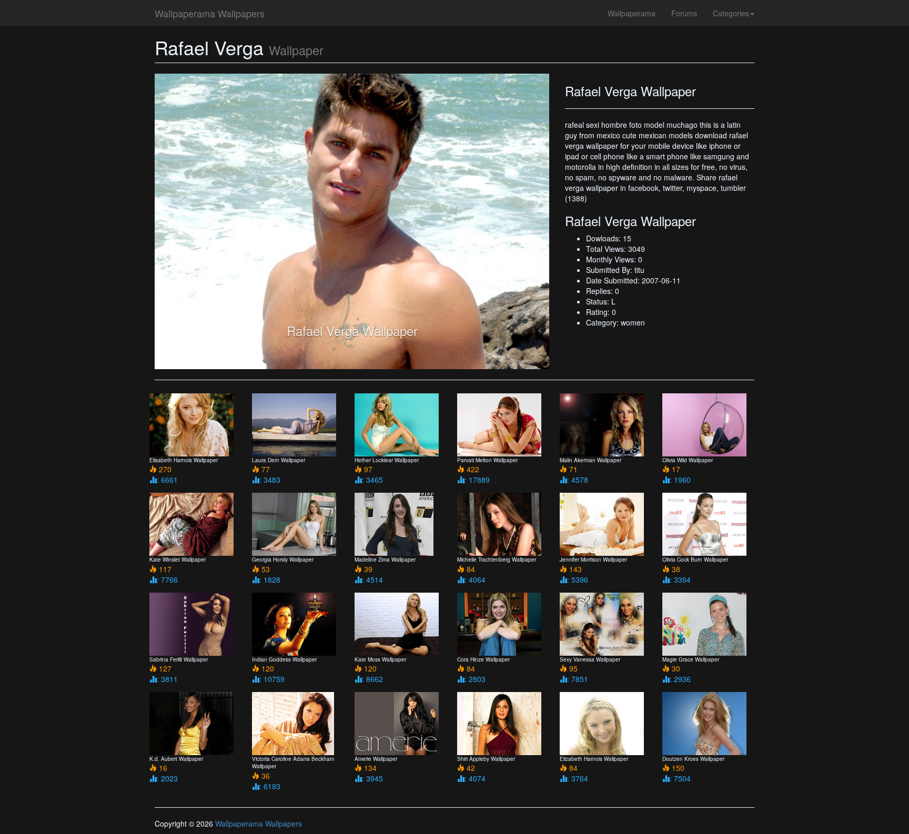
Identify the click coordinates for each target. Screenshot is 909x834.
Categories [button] (731, 13)
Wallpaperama (631, 13)
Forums (684, 13)
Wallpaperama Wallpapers (210, 13)
